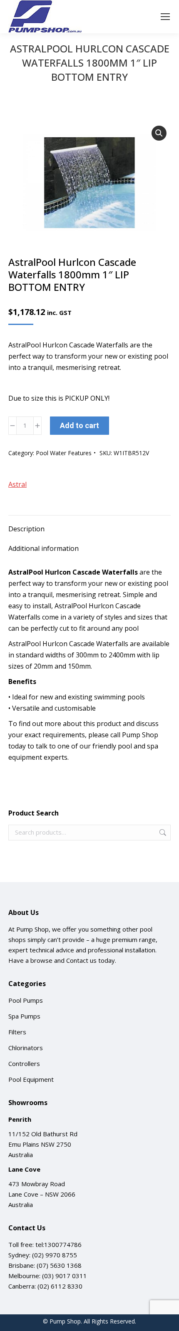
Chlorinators (25, 1047)
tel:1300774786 (58, 1244)
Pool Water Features (64, 453)
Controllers (24, 1063)
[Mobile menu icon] (165, 16)
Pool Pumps (25, 1000)
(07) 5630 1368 (59, 1265)
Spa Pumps (24, 1016)
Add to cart (79, 425)
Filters (17, 1032)
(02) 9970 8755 (54, 1255)
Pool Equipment (31, 1079)
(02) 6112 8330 (59, 1286)
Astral (17, 484)
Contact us (81, 960)
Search (162, 832)
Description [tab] (26, 528)
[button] (159, 133)
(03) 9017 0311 (64, 1276)
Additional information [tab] (43, 548)
